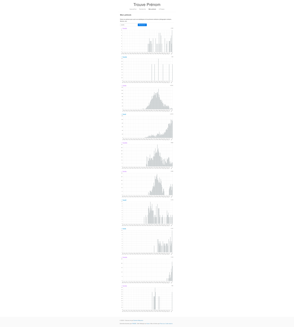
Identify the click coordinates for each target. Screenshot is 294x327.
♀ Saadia (124, 143)
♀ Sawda (124, 257)
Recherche (142, 9)
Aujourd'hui (133, 9)
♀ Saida (123, 85)
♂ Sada (123, 229)
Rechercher (142, 24)
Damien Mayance (138, 320)
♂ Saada (124, 57)
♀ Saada (124, 28)
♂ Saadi (123, 200)
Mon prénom (152, 9)
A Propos (161, 9)
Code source (168, 323)
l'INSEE (134, 323)
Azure (148, 323)
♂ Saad (123, 114)
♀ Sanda (124, 286)
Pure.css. (162, 323)
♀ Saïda (123, 171)
